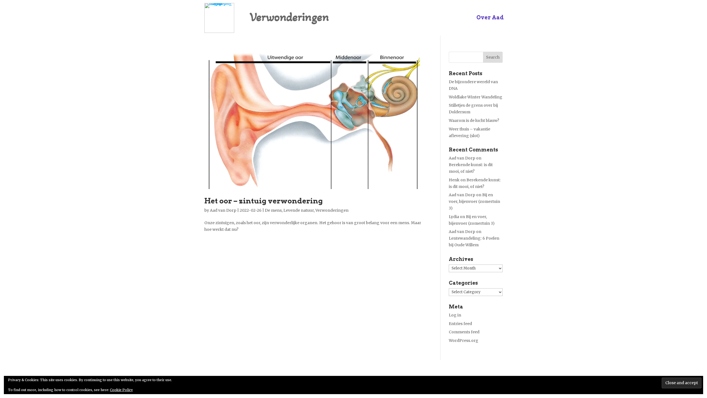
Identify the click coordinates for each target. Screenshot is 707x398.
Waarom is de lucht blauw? (474, 120)
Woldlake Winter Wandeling (475, 97)
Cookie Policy (121, 390)
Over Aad (490, 18)
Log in (455, 315)
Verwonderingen (332, 210)
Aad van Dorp (223, 210)
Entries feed (460, 323)
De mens (273, 210)
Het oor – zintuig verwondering (263, 201)
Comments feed (464, 331)
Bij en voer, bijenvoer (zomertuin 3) (474, 201)
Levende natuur (298, 210)
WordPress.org (463, 340)
